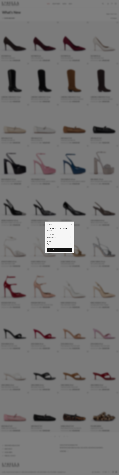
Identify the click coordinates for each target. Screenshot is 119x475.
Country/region (50, 234)
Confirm (52, 249)
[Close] (71, 224)
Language (49, 241)
